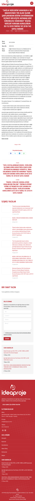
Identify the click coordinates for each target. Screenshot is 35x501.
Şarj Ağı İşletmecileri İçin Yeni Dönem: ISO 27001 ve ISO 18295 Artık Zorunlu (16, 359)
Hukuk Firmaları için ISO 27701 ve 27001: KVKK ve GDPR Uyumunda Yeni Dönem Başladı (16, 351)
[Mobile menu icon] (31, 3)
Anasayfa (4, 438)
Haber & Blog (4, 448)
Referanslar (4, 452)
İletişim (3, 455)
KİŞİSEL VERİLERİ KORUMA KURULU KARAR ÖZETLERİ (22, 219)
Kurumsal (4, 441)
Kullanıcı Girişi (14, 292)
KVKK (19, 144)
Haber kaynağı (5, 138)
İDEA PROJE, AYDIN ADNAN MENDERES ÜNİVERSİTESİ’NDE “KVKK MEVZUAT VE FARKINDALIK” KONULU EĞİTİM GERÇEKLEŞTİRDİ (17, 367)
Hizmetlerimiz (5, 445)
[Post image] (6, 209)
